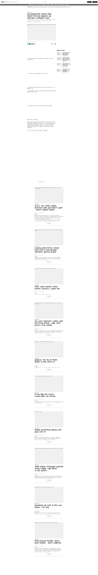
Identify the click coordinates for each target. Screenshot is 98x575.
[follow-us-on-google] (55, 44)
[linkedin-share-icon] (32, 44)
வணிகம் (56, 4)
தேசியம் (34, 4)
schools (29, 130)
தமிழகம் (30, 4)
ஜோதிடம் (48, 4)
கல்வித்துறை (45, 130)
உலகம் (37, 4)
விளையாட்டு (44, 4)
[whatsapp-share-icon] (28, 44)
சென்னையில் (47, 401)
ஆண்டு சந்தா (67, 4)
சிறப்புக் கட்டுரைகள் (61, 4)
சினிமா (40, 4)
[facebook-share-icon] (31, 44)
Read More (49, 223)
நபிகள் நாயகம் (40, 476)
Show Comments (41, 181)
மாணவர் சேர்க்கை (33, 130)
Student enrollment (40, 130)
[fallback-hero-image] (59, 53)
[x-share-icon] (29, 44)
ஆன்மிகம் (52, 4)
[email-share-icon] (34, 44)
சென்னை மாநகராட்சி (41, 258)
